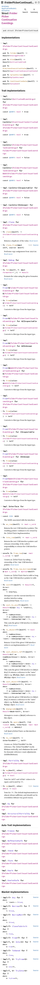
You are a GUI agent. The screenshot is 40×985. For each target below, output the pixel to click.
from (8, 300)
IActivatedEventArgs (23, 99)
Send (11, 850)
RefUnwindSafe (15, 841)
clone (8, 232)
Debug (11, 260)
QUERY (12, 112)
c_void (32, 524)
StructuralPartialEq (18, 813)
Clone (11, 222)
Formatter (7, 272)
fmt (7, 270)
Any (18, 607)
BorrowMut (17, 915)
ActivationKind (17, 62)
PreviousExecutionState (14, 68)
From (5, 288)
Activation (5, 11)
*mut (26, 524)
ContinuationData (18, 81)
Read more (33, 241)
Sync (11, 860)
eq (7, 770)
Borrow (15, 906)
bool (19, 112)
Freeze (11, 831)
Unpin (10, 870)
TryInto (20, 970)
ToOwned (16, 950)
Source (35, 245)
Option (24, 571)
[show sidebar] (2, 2)
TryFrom (20, 959)
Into (18, 942)
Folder (13, 53)
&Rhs (5, 789)
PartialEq (14, 760)
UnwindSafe (13, 880)
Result (25, 272)
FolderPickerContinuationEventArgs (20, 414)
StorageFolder (17, 56)
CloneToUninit (19, 926)
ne (7, 786)
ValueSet (14, 84)
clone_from (11, 245)
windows (5, 6)
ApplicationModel (9, 8)
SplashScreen (16, 75)
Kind (12, 59)
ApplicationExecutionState (23, 71)
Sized (20, 902)
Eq (8, 803)
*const (6, 725)
